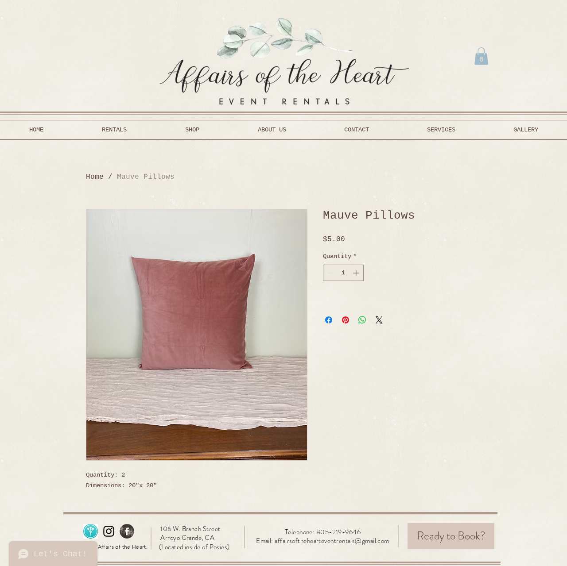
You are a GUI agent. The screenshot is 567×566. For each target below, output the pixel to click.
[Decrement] (329, 273)
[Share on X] (379, 320)
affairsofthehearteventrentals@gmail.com (332, 541)
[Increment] (356, 273)
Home (95, 177)
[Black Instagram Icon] (108, 531)
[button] (481, 56)
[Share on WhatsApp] (362, 320)
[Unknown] (90, 531)
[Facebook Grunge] (127, 531)
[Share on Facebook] (328, 320)
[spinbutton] (343, 273)
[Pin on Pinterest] (345, 320)
